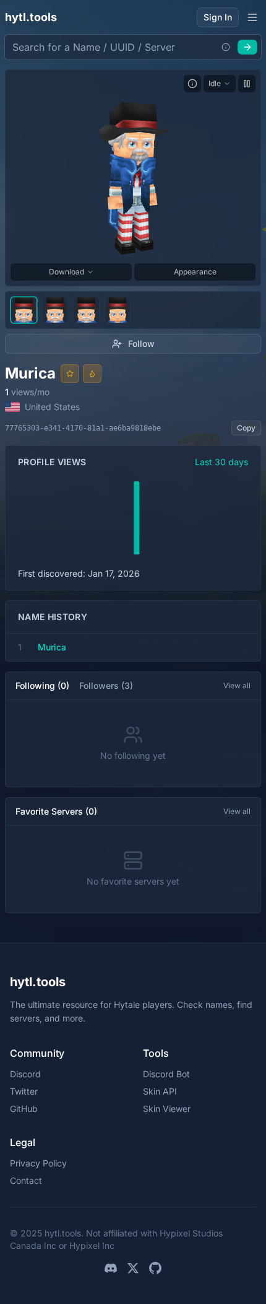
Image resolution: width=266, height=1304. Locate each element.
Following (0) (42, 685)
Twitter (24, 1091)
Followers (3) (106, 685)
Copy (246, 427)
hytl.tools (31, 17)
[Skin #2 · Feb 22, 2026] (55, 310)
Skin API (160, 1091)
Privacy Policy (38, 1163)
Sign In (218, 17)
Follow (141, 343)
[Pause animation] (246, 83)
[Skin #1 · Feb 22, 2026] (24, 310)
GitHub (24, 1108)
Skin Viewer (167, 1108)
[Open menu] (252, 17)
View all (237, 685)
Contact (26, 1180)
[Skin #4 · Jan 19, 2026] (118, 310)
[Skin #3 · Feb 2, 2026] (86, 310)
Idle (214, 83)
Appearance (195, 271)
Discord (25, 1074)
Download (66, 271)
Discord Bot (166, 1074)
